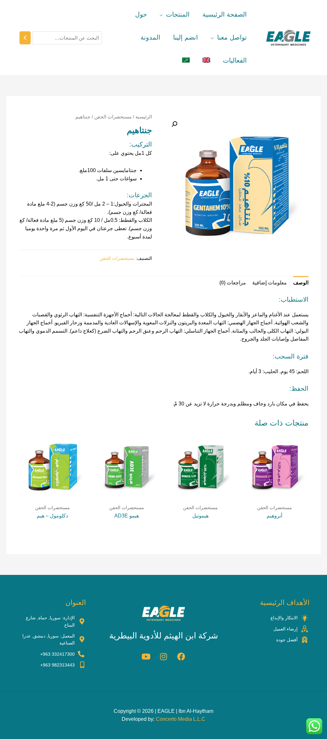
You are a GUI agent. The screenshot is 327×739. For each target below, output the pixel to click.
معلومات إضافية (269, 282)
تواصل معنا (232, 37)
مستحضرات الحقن (113, 116)
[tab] (300, 283)
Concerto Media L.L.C (180, 719)
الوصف (300, 282)
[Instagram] (163, 656)
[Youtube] (146, 656)
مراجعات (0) (232, 282)
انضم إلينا (185, 37)
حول (141, 14)
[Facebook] (181, 656)
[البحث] (25, 37)
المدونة (150, 37)
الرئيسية (143, 116)
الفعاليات (235, 60)
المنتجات (178, 14)
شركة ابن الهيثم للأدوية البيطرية (163, 635)
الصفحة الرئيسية (224, 14)
